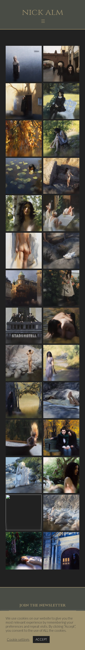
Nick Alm (42, 12)
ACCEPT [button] (41, 639)
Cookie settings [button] (18, 639)
